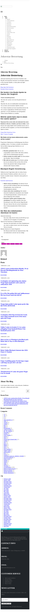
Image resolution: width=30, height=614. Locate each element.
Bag (5, 425)
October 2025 (7, 484)
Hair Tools (9, 38)
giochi (5, 436)
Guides (5, 440)
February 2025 (7, 495)
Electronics (9, 23)
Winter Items (9, 42)
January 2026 (7, 480)
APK (5, 421)
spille (5, 463)
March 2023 (7, 515)
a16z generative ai (8, 420)
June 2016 (6, 526)
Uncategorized (7, 467)
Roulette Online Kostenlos (7, 89)
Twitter (8, 244)
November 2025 (8, 483)
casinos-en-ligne (8, 429)
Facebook (3, 244)
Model (5, 445)
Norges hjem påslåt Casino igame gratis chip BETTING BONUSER (15, 305)
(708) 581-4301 (5, 559)
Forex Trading (7, 435)
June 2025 (6, 490)
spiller (5, 464)
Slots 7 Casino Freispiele (7, 134)
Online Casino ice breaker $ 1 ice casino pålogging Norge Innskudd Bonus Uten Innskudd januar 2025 (13, 328)
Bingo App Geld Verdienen (7, 87)
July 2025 (6, 488)
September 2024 (8, 502)
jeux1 (5, 443)
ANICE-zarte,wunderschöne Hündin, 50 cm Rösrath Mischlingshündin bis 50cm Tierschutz (14, 270)
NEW (5, 446)
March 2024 (7, 506)
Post (5, 453)
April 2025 (6, 492)
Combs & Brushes (10, 20)
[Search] (27, 391)
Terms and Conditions (10, 578)
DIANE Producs (10, 41)
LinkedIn (12, 244)
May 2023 (6, 513)
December (6, 432)
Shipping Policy (8, 580)
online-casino (7, 452)
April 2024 (6, 505)
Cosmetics (9, 22)
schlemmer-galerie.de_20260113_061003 (14, 456)
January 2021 (7, 522)
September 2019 (8, 523)
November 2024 (8, 499)
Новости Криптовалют (10, 468)
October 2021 (7, 520)
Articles (5, 422)
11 (4, 414)
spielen (5, 461)
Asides (5, 424)
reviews (5, 454)
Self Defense (9, 44)
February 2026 (7, 479)
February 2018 (7, 525)
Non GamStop (7, 449)
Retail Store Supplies (11, 48)
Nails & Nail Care (10, 39)
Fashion (6, 433)
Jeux (5, 442)
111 (4, 415)
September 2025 (8, 486)
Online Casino (7, 450)
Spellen (5, 460)
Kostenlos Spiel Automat (7, 180)
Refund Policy (8, 582)
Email (20, 244)
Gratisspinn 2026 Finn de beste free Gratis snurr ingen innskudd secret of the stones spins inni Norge (14, 316)
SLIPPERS (9, 45)
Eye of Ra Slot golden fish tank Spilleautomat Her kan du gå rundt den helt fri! (15, 294)
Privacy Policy (8, 579)
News (5, 447)
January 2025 (7, 497)
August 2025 (7, 487)
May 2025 (6, 491)
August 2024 (7, 504)
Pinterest (17, 244)
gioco (5, 438)
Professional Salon (11, 47)
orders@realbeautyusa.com (8, 567)
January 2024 (7, 508)
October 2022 (7, 518)
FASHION (9, 36)
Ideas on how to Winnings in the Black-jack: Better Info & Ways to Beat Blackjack (15, 340)
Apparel (8, 19)
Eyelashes (9, 25)
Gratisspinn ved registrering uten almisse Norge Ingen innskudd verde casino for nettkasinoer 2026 (13, 282)
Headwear (9, 31)
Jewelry (8, 34)
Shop (6, 17)
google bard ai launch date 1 (10, 439)
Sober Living (7, 459)
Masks (8, 35)
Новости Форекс (8, 470)
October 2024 (7, 501)
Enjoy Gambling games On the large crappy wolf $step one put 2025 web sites (15, 361)
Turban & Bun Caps (11, 32)
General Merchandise (11, 26)
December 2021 (7, 519)
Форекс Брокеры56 (9, 472)
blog (5, 426)
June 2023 (6, 512)
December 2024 (7, 498)
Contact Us (6, 51)
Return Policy (8, 583)
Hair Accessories (10, 28)
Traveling (6, 466)
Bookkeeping (7, 428)
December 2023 (7, 509)
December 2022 (7, 516)
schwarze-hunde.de (8, 457)
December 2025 (7, 481)
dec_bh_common (8, 431)
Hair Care (9, 29)
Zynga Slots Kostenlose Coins (8, 132)
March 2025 (7, 494)
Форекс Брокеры (8, 471)
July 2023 (6, 511)
